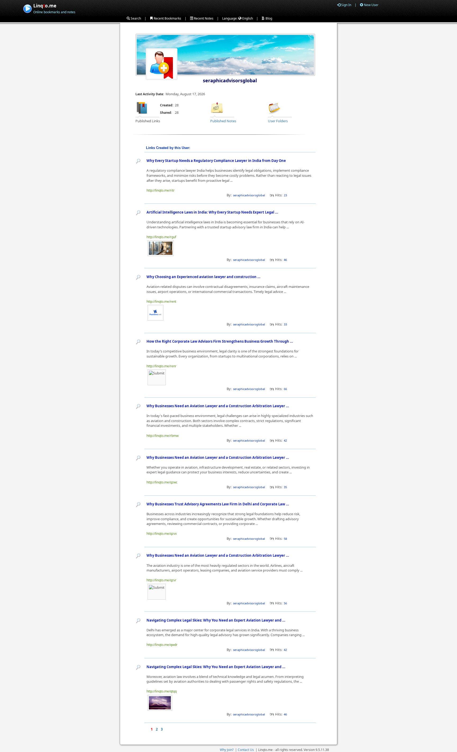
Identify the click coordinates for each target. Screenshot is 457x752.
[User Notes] (216, 107)
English (247, 18)
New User (370, 5)
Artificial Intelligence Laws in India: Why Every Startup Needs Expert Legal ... (213, 212)
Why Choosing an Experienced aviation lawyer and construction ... (204, 276)
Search (135, 18)
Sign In (345, 5)
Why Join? (227, 750)
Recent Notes (203, 18)
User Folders (278, 121)
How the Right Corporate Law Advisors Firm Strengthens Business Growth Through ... (220, 341)
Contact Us (246, 750)
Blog (268, 18)
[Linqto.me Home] (27, 8)
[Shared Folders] (274, 107)
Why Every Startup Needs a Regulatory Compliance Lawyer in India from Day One (216, 160)
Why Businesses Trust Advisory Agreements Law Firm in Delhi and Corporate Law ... (218, 504)
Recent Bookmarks (167, 18)
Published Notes (223, 121)
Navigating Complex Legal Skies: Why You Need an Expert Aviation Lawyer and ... (216, 620)
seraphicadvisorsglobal (230, 80)
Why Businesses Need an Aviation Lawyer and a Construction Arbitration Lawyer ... (218, 406)
